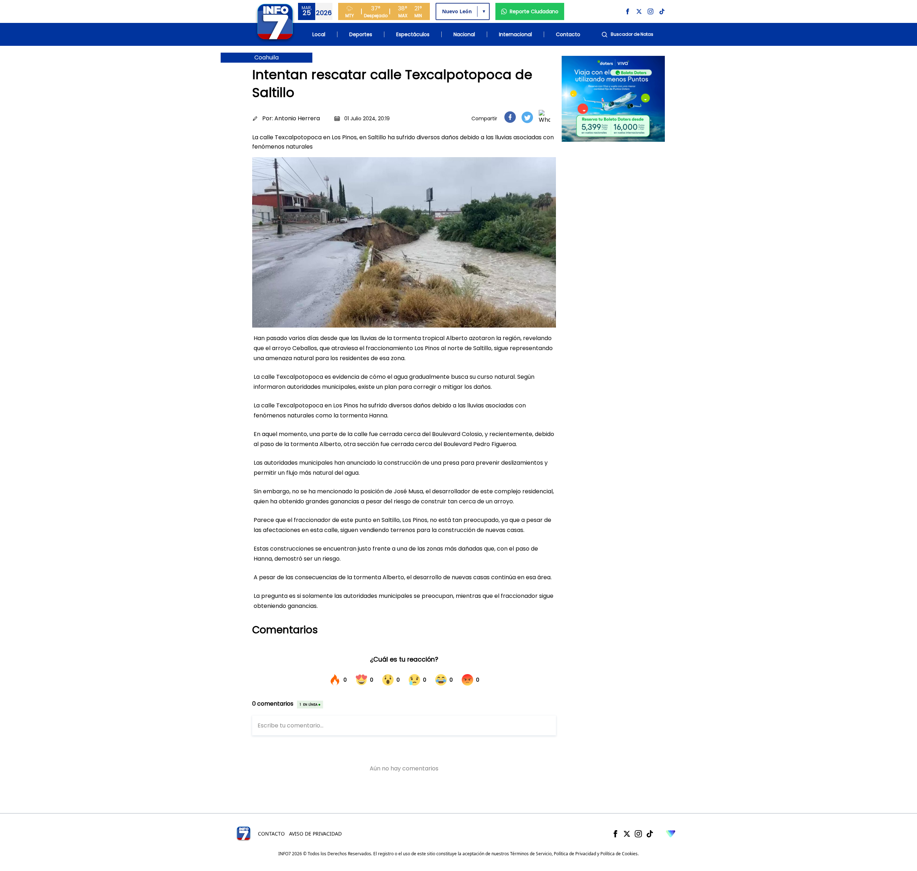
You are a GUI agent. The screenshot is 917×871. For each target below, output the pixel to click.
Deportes (360, 34)
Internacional (515, 34)
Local (318, 34)
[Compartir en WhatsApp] (544, 117)
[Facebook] (615, 833)
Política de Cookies (619, 854)
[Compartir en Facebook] (510, 117)
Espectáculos (412, 34)
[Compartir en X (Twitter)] (527, 117)
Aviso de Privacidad (315, 833)
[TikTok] (649, 833)
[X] (626, 833)
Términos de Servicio (531, 854)
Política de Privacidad (575, 854)
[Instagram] (638, 833)
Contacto (568, 34)
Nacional (464, 34)
